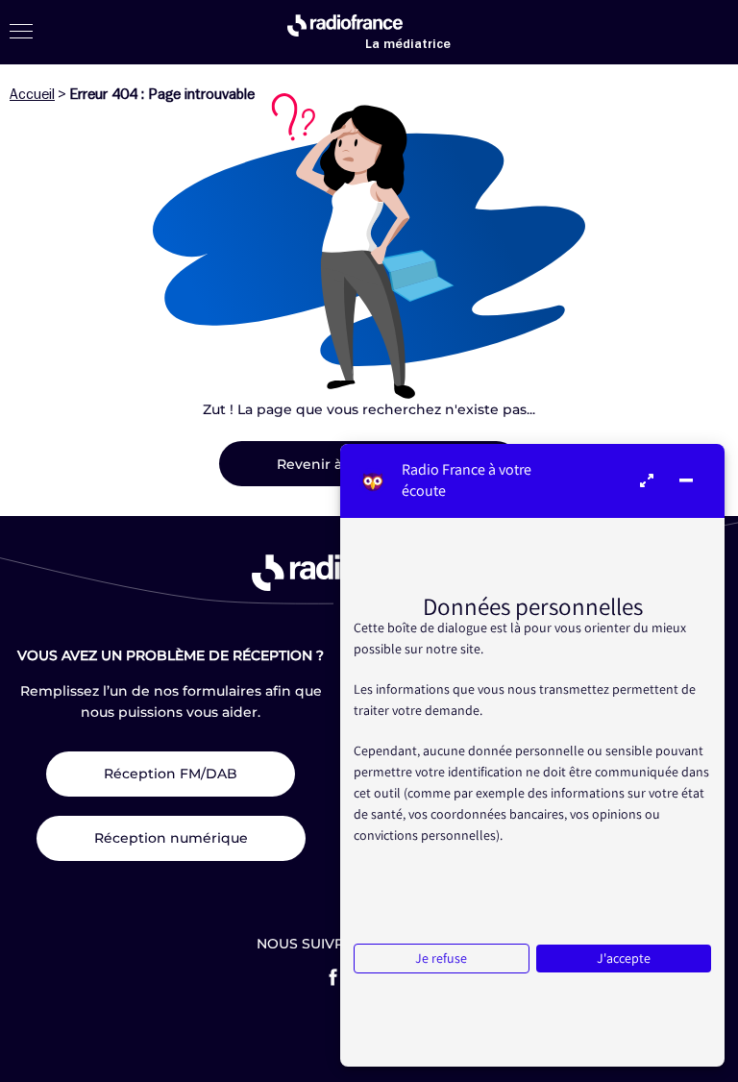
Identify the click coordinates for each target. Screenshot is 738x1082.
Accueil (32, 94)
